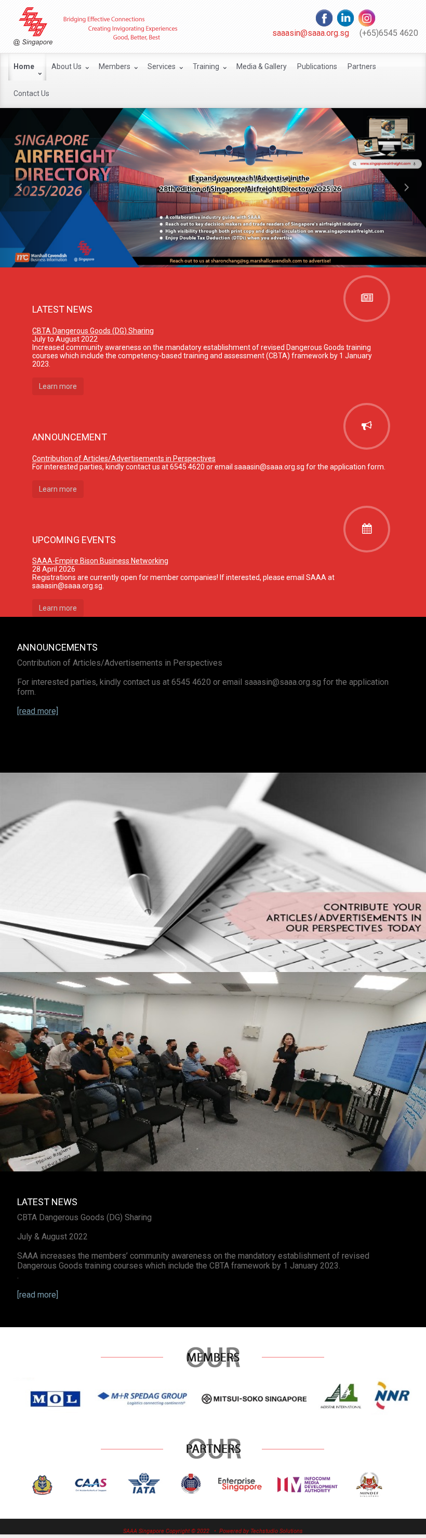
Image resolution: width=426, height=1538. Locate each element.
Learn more (58, 386)
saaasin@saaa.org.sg (310, 33)
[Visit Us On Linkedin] (345, 17)
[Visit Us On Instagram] (366, 17)
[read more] (37, 1295)
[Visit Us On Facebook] (324, 17)
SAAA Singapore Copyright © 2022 (166, 1531)
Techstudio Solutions (276, 1531)
